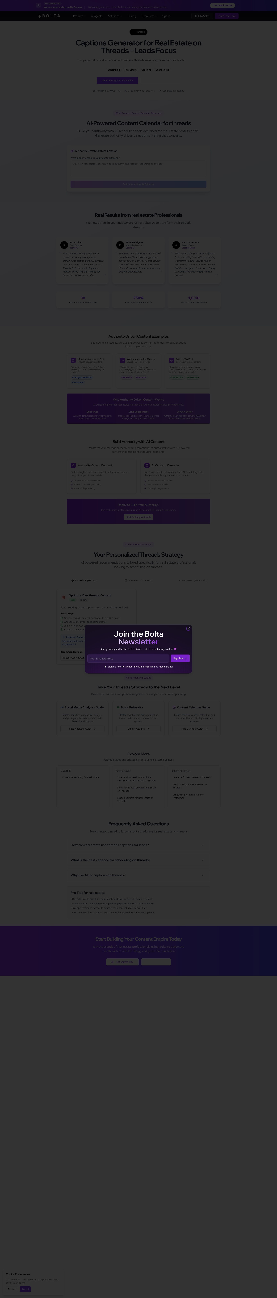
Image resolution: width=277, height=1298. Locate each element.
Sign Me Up (180, 658)
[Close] (188, 628)
